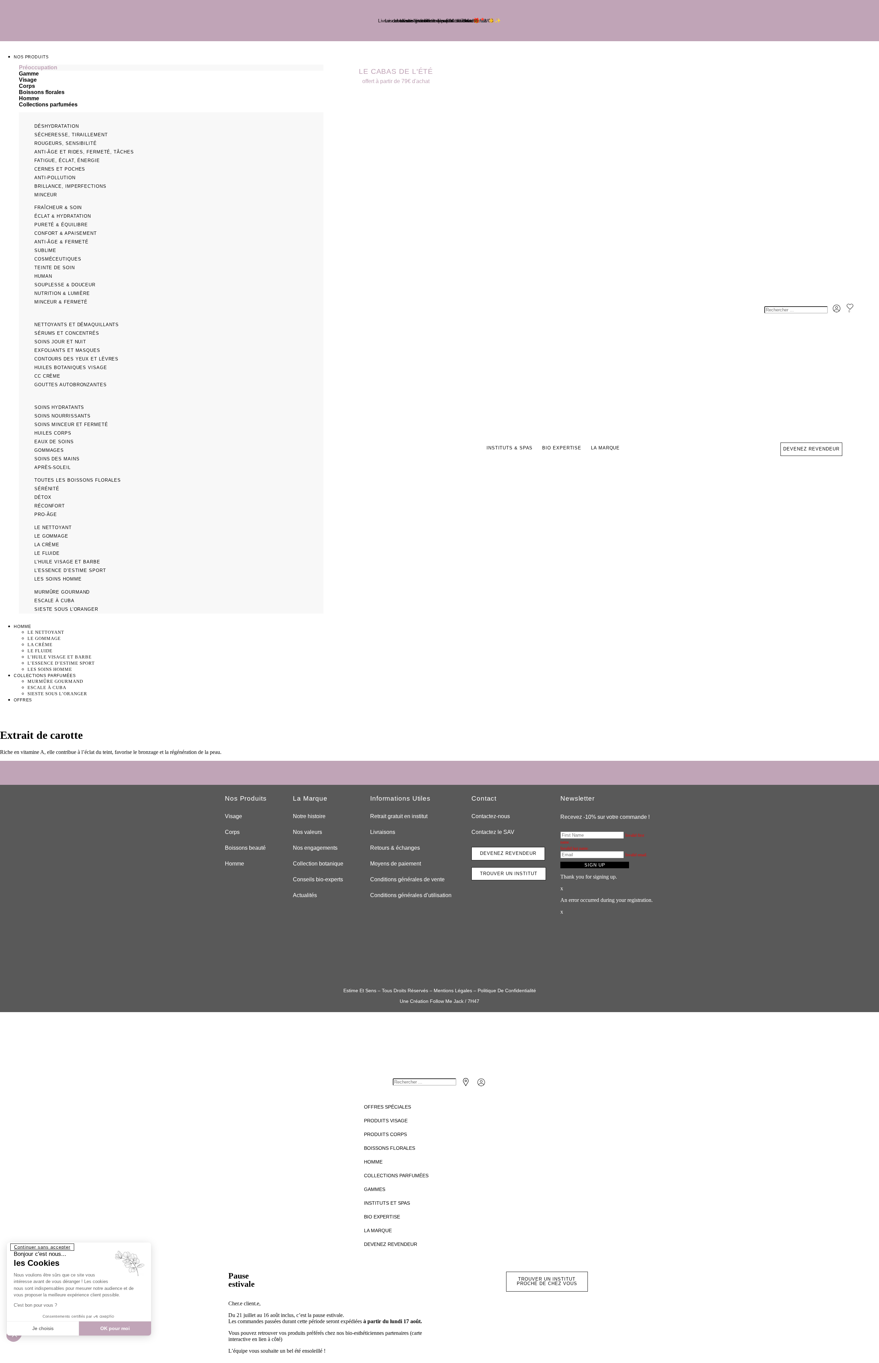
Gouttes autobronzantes (70, 384)
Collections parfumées (396, 1175)
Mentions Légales (453, 990)
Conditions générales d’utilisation (411, 895)
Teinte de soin (54, 267)
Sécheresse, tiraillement (71, 134)
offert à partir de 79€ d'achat (396, 81)
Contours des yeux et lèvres (76, 359)
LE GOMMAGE (51, 536)
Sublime (45, 250)
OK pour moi (115, 1328)
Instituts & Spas (510, 447)
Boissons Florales (389, 1148)
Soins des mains (57, 458)
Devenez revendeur (390, 1244)
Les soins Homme (58, 579)
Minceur (45, 194)
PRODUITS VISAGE (386, 1120)
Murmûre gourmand (62, 592)
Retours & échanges (395, 848)
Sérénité (46, 488)
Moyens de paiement (395, 864)
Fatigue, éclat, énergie (67, 160)
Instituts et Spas (387, 1203)
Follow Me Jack (447, 1001)
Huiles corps (52, 433)
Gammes (374, 1189)
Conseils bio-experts (318, 879)
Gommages (49, 450)
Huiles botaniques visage (70, 367)
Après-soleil (52, 467)
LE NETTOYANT (53, 527)
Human (43, 276)
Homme (234, 864)
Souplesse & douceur (64, 284)
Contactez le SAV (492, 832)
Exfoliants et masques (67, 350)
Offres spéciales (387, 1107)
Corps (232, 832)
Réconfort (49, 505)
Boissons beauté (245, 848)
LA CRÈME (46, 544)
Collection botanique (318, 864)
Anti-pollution (55, 177)
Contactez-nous (490, 816)
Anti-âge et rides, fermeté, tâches (84, 151)
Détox (43, 497)
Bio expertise (561, 447)
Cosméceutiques (57, 259)
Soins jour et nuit (60, 341)
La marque (605, 447)
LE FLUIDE (47, 553)
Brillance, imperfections (70, 186)
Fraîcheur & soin (58, 207)
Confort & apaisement (65, 233)
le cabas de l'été (396, 71)
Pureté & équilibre (61, 224)
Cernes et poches (59, 169)
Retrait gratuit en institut (398, 816)
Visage (233, 816)
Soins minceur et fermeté (71, 424)
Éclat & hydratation (62, 216)
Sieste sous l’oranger (66, 609)
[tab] (171, 68)
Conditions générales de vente (407, 879)
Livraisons (382, 832)
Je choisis (43, 1328)
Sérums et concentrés (66, 333)
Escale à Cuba (54, 600)
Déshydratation (56, 126)
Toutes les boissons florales (77, 480)
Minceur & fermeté (61, 302)
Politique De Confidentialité (507, 990)
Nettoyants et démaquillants (76, 324)
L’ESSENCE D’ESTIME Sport (70, 570)
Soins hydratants (59, 407)
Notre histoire (309, 816)
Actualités (305, 895)
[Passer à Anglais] (811, 378)
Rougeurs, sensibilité (65, 143)
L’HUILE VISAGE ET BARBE (67, 561)
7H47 (473, 1001)
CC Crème (47, 376)
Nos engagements (315, 848)
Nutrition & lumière (62, 293)
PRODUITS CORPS (385, 1134)
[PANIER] (857, 312)
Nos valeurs (307, 832)
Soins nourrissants (62, 416)
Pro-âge (45, 514)
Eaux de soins (54, 441)
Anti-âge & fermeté (61, 241)
